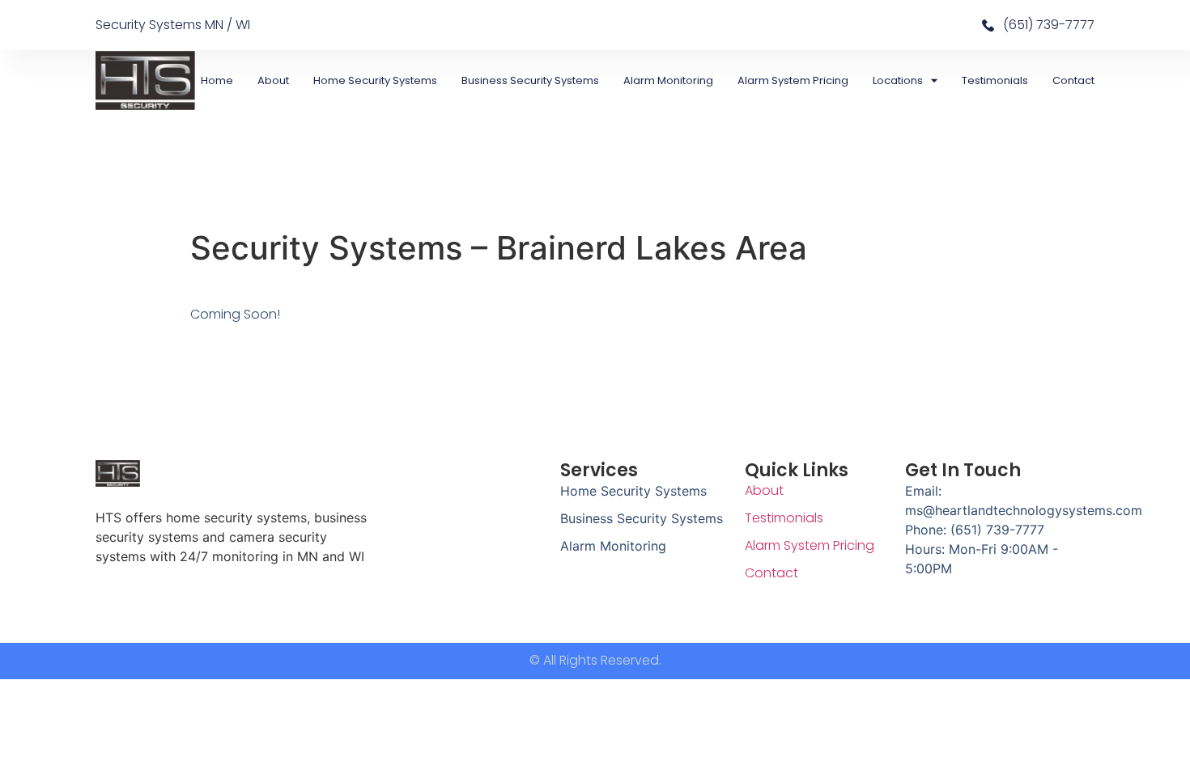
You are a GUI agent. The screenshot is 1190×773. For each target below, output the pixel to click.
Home (217, 80)
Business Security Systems (530, 80)
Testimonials (995, 80)
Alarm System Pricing (792, 80)
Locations (898, 80)
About (273, 80)
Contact (1073, 80)
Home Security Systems (375, 80)
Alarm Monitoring (668, 80)
